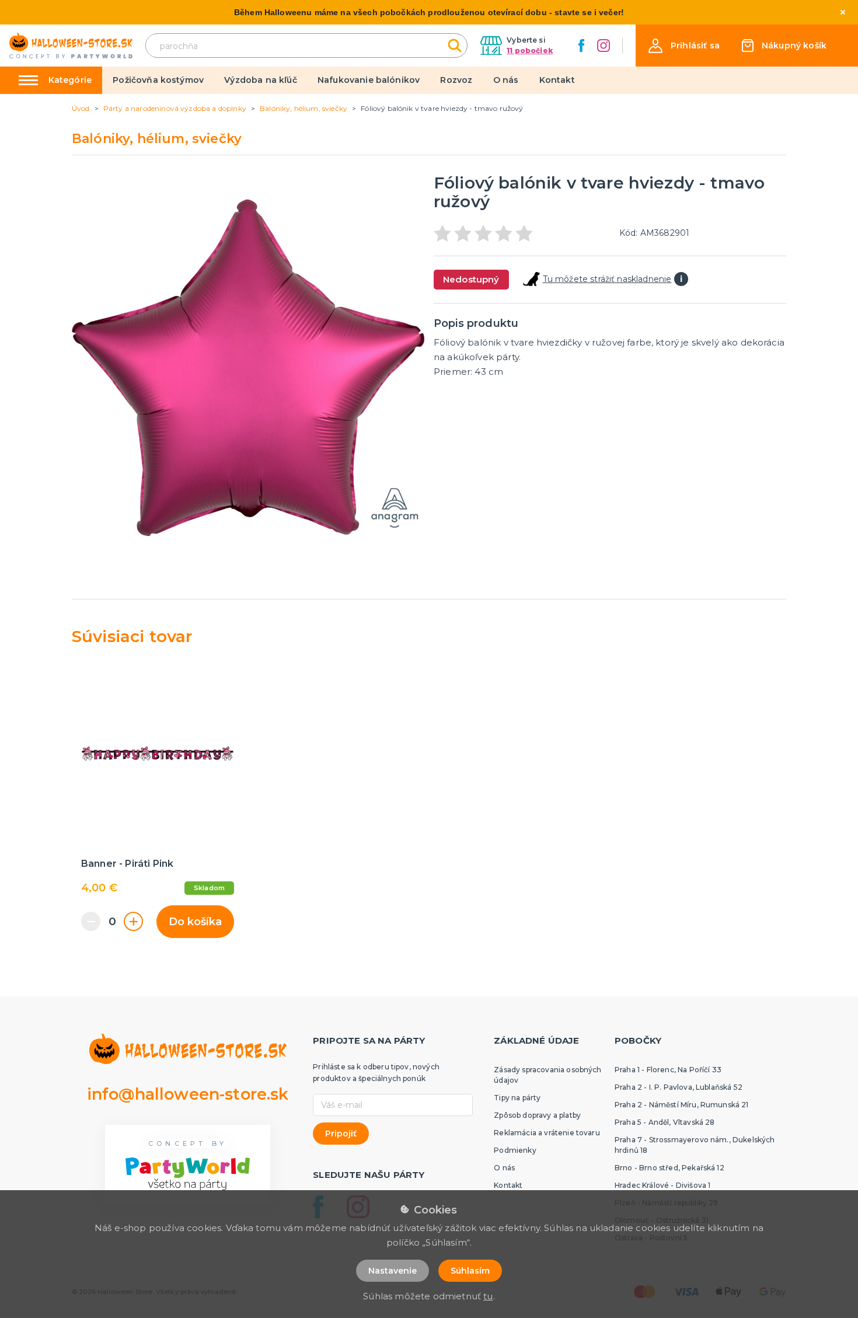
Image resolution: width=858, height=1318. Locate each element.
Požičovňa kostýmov (158, 80)
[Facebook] (581, 45)
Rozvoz (456, 80)
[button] (684, 46)
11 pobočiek (530, 50)
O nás (506, 80)
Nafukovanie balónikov (369, 80)
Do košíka (195, 921)
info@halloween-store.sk (188, 1094)
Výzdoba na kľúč (260, 80)
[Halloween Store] (70, 46)
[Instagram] (603, 45)
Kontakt (557, 80)
